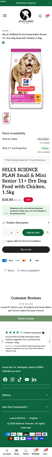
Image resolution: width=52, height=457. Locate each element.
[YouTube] (27, 379)
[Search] (40, 16)
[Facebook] (5, 379)
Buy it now (26, 249)
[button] (26, 223)
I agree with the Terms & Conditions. (23, 241)
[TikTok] (20, 379)
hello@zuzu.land (11, 371)
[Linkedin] (34, 379)
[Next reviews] (49, 341)
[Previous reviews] (2, 341)
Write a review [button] (26, 318)
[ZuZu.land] (26, 16)
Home (5, 30)
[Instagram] (12, 379)
